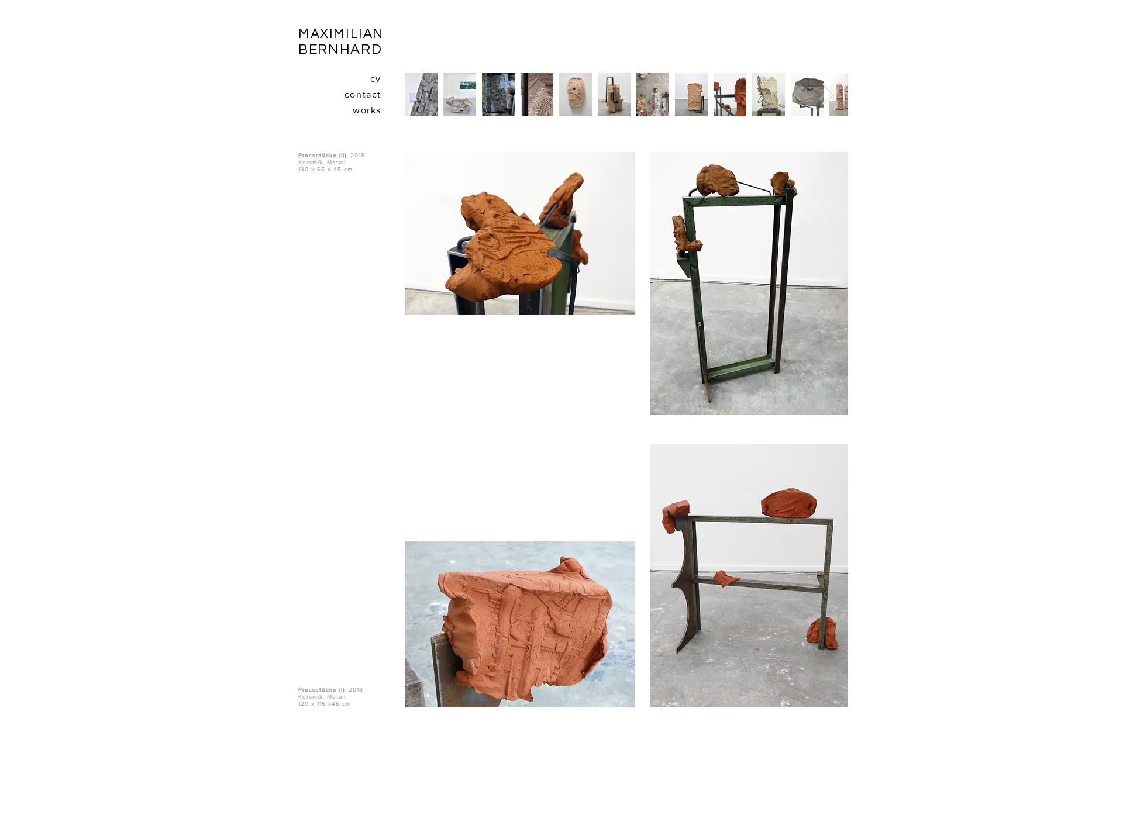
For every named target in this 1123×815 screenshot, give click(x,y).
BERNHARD (340, 49)
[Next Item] (828, 94)
